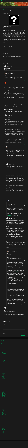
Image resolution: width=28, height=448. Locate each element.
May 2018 (3, 426)
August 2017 (3, 430)
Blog (1, 343)
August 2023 (3, 397)
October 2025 (3, 371)
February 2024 (3, 392)
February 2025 (3, 379)
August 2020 (3, 408)
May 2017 (3, 432)
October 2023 (3, 396)
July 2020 (3, 409)
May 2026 (3, 363)
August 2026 (3, 360)
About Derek (2, 340)
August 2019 (3, 415)
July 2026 (3, 361)
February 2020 (3, 412)
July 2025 (3, 374)
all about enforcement (10, 215)
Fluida (13, 446)
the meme (20, 304)
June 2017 (3, 431)
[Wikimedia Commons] (23, 1)
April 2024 (3, 390)
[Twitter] (26, 1)
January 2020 (3, 413)
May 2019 (3, 417)
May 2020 (3, 410)
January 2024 (3, 393)
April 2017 (3, 433)
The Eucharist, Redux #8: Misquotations (19, 355)
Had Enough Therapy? (4, 352)
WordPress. (16, 446)
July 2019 (3, 416)
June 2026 (3, 362)
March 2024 (3, 391)
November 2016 (4, 435)
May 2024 (3, 389)
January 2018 (3, 429)
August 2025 (3, 373)
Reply (24, 80)
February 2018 (3, 428)
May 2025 (3, 376)
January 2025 (3, 380)
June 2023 (3, 398)
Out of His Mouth (4, 353)
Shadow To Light (4, 354)
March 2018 (3, 427)
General (4, 9)
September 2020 (4, 407)
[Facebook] (12, 442)
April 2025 (3, 377)
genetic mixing (16, 271)
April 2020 (3, 411)
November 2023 (4, 395)
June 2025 (3, 375)
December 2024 (4, 381)
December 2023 (4, 394)
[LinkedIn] (24, 1)
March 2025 (3, 378)
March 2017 (3, 434)
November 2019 (4, 414)
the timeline (17, 267)
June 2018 (3, 425)
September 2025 (4, 372)
